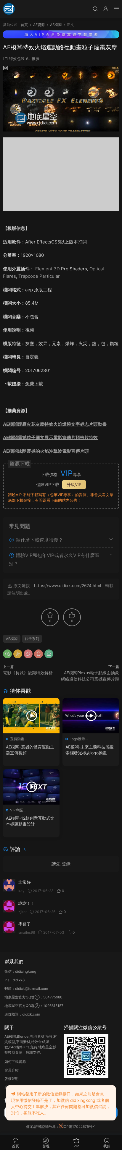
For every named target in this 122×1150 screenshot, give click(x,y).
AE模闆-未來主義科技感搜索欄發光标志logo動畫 (89, 749)
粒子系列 (32, 638)
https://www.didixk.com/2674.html (67, 585)
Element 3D (47, 269)
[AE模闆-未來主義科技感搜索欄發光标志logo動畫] (90, 715)
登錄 (66, 864)
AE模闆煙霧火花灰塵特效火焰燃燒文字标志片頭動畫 (55, 424)
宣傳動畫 (17, 739)
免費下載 (34, 383)
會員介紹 (11, 1070)
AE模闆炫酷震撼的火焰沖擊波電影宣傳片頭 (46, 451)
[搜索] (95, 8)
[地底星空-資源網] (9, 9)
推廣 (35, 58)
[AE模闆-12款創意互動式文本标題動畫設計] (31, 787)
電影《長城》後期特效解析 (28, 672)
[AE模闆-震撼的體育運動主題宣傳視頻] (31, 715)
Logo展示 (77, 739)
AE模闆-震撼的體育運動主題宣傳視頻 (30, 749)
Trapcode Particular (39, 276)
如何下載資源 (15, 1061)
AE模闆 (11, 638)
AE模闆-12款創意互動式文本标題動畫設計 (30, 821)
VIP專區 (16, 810)
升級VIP (74, 484)
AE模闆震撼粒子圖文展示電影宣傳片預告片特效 (50, 437)
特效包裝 (17, 58)
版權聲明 (11, 1078)
